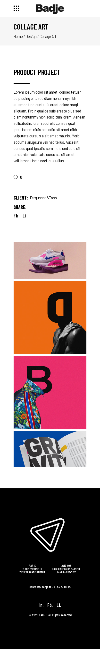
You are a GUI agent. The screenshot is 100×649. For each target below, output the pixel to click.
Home (18, 36)
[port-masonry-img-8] (50, 260)
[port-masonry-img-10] (50, 449)
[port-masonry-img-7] (50, 317)
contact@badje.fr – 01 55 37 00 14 (50, 587)
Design (31, 36)
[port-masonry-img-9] (50, 392)
